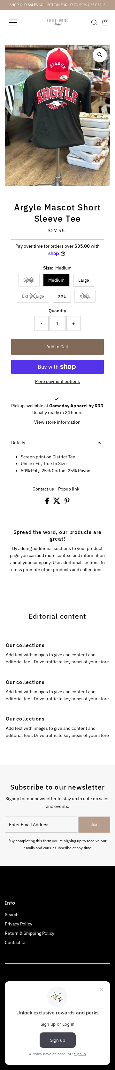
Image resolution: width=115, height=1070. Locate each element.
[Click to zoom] (100, 55)
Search (12, 914)
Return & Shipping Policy (29, 933)
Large (83, 280)
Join (94, 824)
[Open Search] (94, 22)
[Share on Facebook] (47, 502)
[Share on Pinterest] (67, 502)
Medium (56, 280)
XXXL (88, 297)
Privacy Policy (18, 924)
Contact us (43, 489)
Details (18, 443)
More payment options (57, 381)
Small (31, 281)
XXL (62, 296)
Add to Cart (57, 346)
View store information (57, 422)
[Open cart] (105, 22)
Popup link (68, 489)
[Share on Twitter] (57, 502)
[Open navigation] (17, 22)
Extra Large (35, 297)
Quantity (57, 311)
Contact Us (16, 942)
